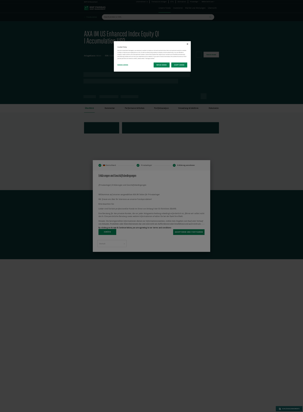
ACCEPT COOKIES (179, 65)
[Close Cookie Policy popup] (187, 44)
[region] (152, 56)
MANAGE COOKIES (122, 65)
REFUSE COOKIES (161, 65)
